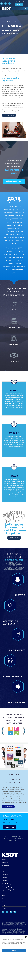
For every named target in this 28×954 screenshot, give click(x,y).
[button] (25, 936)
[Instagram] (5, 3)
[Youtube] (14, 912)
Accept (14, 950)
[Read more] (14, 306)
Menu (25, 8)
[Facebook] (9, 3)
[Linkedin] (1, 3)
